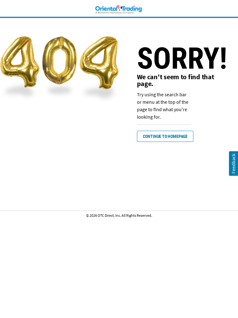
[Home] (119, 9)
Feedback (233, 163)
